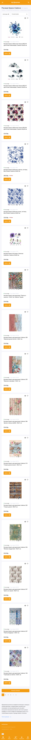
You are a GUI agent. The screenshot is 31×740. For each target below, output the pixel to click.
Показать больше (15, 690)
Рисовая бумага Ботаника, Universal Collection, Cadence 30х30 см (13, 254)
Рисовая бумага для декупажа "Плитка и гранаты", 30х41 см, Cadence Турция (15, 296)
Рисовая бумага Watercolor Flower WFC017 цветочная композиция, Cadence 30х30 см (15, 86)
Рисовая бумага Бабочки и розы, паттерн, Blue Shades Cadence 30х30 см (15, 212)
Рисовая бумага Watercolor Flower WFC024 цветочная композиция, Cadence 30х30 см (15, 128)
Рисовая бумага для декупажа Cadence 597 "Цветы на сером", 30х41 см (15, 590)
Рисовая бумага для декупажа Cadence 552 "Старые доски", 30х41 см (15, 506)
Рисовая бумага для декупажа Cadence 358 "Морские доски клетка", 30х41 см (15, 338)
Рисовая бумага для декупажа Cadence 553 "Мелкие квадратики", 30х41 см (15, 548)
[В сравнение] (25, 18)
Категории (5, 14)
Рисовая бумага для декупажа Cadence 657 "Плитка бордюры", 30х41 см (15, 632)
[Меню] (2, 2)
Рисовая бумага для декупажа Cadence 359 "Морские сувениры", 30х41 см (15, 380)
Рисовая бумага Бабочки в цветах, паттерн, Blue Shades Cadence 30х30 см (15, 170)
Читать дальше (5, 716)
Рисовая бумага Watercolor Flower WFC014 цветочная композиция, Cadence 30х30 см (15, 44)
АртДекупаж (15, 2)
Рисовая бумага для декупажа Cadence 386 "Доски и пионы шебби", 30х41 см (15, 422)
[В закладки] (27, 18)
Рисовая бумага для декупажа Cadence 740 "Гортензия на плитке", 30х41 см (15, 674)
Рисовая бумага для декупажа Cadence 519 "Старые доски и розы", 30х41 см (15, 464)
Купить (6, 53)
